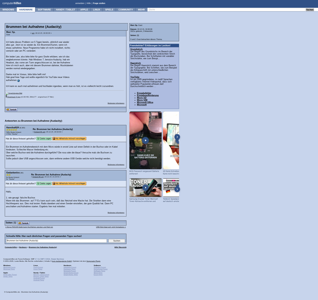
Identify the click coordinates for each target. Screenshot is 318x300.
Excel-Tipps (98, 274)
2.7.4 (37, 259)
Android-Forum (39, 278)
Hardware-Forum (70, 267)
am (33, 33)
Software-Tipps (99, 271)
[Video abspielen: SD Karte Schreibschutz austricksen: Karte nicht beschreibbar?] (179, 140)
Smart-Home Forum (71, 273)
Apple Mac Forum (10, 274)
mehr (141, 9)
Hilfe (89, 3)
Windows (8, 9)
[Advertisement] (100, 59)
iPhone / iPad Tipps (41, 276)
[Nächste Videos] (177, 137)
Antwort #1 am (39, 132)
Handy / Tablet (65, 9)
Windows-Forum (9, 267)
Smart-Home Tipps (71, 274)
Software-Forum (100, 267)
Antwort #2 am (38, 177)
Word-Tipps (98, 273)
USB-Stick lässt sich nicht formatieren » (111, 227)
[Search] (310, 10)
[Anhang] (14, 93)
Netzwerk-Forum (70, 271)
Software (44, 9)
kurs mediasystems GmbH (62, 261)
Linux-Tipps (37, 269)
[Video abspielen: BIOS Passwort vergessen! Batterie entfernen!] (145, 140)
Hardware (26, 9)
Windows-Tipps (9, 269)
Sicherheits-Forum (100, 269)
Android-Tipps (38, 280)
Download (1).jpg (13, 97)
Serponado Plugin (93, 261)
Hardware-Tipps (70, 269)
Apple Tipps (7, 276)
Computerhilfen (11, 247)
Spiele (109, 9)
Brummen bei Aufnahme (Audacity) (43, 247)
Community (125, 9)
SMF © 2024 (45, 259)
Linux (96, 9)
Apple (84, 9)
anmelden (79, 3)
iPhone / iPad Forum (41, 274)
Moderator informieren (116, 103)
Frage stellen (99, 3)
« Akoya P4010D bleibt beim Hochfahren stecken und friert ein (29, 227)
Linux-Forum (38, 267)
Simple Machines (57, 259)
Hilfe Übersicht (120, 247)
